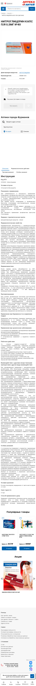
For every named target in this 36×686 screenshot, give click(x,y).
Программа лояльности (8, 630)
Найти (32, 9)
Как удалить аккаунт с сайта (9, 619)
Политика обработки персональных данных (14, 636)
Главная (3, 13)
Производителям (6, 648)
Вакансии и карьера (7, 654)
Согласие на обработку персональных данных (15, 638)
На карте (8, 131)
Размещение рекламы (7, 652)
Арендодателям (5, 650)
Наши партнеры (6, 656)
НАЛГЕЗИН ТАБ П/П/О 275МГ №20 (8, 535)
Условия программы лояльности (11, 632)
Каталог (9, 13)
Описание (5, 168)
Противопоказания (8, 172)
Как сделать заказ (6, 615)
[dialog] (18, 676)
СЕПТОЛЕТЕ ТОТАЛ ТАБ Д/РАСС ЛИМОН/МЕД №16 (26, 536)
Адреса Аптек (5, 623)
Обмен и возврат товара (8, 617)
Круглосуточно (8, 127)
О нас (2, 644)
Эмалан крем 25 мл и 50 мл (11, 592)
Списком (26, 131)
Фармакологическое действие (20, 168)
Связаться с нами (6, 621)
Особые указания (21, 172)
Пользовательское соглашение (10, 634)
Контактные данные (7, 646)
